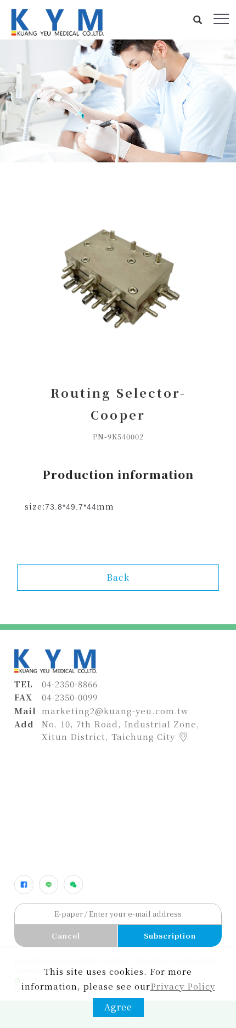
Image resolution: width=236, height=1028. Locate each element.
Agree (118, 1007)
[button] (197, 19)
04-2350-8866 (70, 684)
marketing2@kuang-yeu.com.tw (115, 710)
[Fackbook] (23, 884)
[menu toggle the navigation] (221, 19)
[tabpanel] (118, 100)
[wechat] (73, 884)
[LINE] (48, 884)
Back (118, 577)
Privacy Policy (182, 986)
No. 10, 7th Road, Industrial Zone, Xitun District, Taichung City (121, 730)
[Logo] (56, 21)
